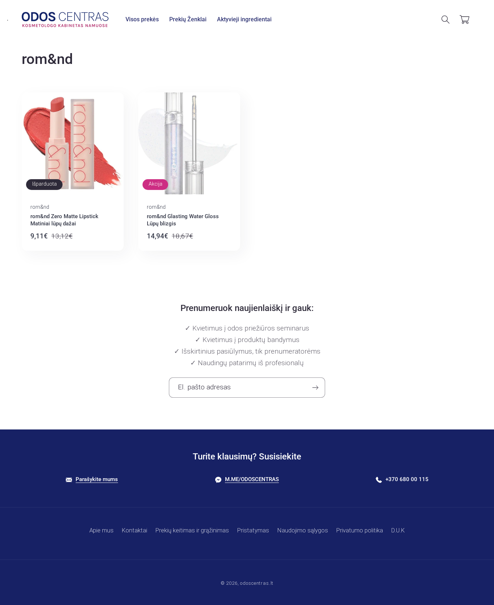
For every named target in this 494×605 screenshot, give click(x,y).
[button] (142, 20)
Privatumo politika (359, 530)
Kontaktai (134, 530)
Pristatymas (253, 530)
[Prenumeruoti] (315, 387)
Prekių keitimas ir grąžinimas (192, 530)
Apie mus (101, 530)
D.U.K (398, 530)
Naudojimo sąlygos (302, 530)
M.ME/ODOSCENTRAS (252, 479)
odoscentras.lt (256, 583)
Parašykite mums (97, 479)
